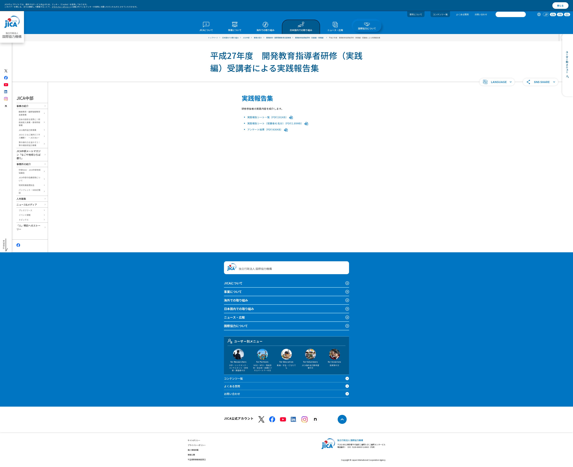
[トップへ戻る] (342, 419)
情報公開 (191, 454)
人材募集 (21, 198)
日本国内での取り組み (239, 309)
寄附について (416, 14)
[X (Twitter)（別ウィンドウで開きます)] (6, 70)
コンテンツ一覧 (440, 14)
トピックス (23, 219)
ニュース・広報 (234, 317)
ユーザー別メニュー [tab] (248, 341)
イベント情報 (24, 214)
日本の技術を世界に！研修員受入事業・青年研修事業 (29, 122)
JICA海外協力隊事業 (27, 130)
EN (553, 14)
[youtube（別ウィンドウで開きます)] (6, 84)
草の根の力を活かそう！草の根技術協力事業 (29, 144)
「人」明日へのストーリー (28, 227)
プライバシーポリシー (61, 6)
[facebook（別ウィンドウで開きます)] (6, 78)
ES (567, 14)
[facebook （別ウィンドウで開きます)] (272, 419)
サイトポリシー (194, 440)
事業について (233, 291)
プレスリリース (25, 210)
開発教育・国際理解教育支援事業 (29, 113)
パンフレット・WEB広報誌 (29, 191)
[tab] (539, 14)
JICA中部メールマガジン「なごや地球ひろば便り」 (28, 154)
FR (560, 14)
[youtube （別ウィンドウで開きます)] (283, 419)
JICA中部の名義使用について (29, 179)
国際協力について (236, 326)
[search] (511, 14)
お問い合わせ (481, 14)
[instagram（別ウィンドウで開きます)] (6, 99)
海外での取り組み (236, 300)
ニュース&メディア (26, 204)
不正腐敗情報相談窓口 (197, 459)
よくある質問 (462, 14)
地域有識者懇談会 (26, 185)
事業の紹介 (22, 106)
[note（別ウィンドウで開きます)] (6, 106)
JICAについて (233, 283)
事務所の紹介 (23, 164)
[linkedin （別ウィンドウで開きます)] (294, 419)
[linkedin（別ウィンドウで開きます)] (6, 91)
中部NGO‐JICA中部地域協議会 (29, 171)
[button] (497, 82)
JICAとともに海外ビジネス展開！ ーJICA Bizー (29, 136)
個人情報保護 (193, 450)
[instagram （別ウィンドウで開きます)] (305, 419)
